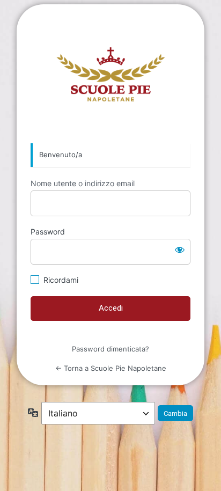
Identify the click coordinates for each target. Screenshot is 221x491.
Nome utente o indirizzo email (83, 183)
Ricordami (60, 279)
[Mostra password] (179, 249)
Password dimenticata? (110, 349)
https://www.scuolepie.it (111, 74)
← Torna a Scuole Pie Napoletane (110, 368)
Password (48, 231)
